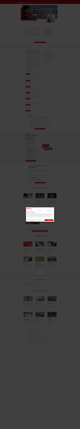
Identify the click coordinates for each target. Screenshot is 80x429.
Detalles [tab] (40, 210)
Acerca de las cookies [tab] (49, 210)
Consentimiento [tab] (30, 210)
